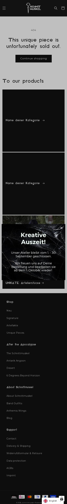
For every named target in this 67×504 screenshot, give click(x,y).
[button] (4, 8)
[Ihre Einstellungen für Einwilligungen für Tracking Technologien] (61, 498)
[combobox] (53, 501)
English (53, 500)
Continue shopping (33, 58)
